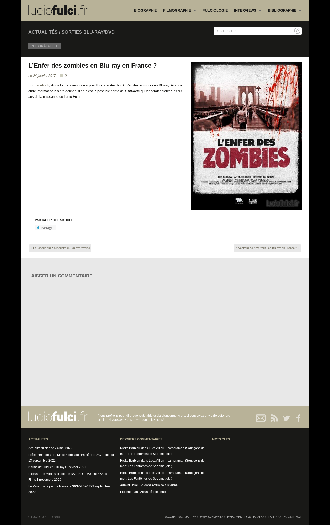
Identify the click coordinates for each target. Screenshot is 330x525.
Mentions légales (250, 516)
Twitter (284, 418)
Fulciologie (215, 10)
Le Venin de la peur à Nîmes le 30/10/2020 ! (59, 486)
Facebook (42, 85)
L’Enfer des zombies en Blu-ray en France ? (92, 65)
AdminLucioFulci (132, 485)
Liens (230, 516)
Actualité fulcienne (41, 448)
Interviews (247, 10)
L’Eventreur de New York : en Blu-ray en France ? (266, 247)
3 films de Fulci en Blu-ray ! (47, 467)
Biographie (145, 10)
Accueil (171, 516)
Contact (261, 418)
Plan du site (276, 516)
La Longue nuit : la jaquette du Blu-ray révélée (61, 247)
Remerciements (211, 516)
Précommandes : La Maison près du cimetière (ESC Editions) (71, 455)
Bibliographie (285, 10)
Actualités (187, 516)
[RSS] (272, 418)
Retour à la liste (44, 46)
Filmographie (179, 10)
